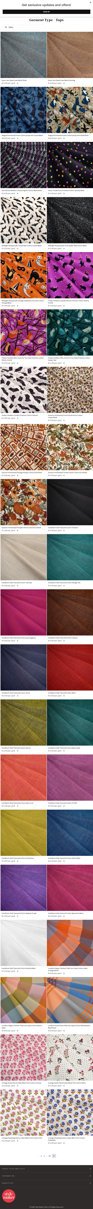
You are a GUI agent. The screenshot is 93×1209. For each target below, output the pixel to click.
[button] (17, 82)
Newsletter (7, 1183)
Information (8, 1176)
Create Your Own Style (13, 1169)
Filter (10, 27)
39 (50, 1156)
